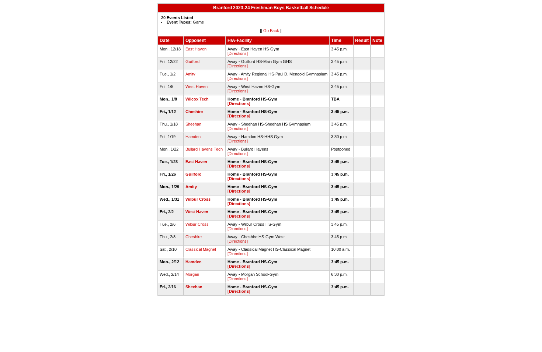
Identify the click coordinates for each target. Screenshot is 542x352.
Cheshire (194, 111)
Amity (190, 74)
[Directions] (237, 53)
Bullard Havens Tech (204, 149)
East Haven (195, 49)
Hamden (193, 136)
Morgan (192, 274)
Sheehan (193, 124)
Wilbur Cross (198, 199)
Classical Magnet (200, 249)
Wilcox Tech (197, 99)
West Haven (196, 86)
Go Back (271, 30)
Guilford (192, 61)
